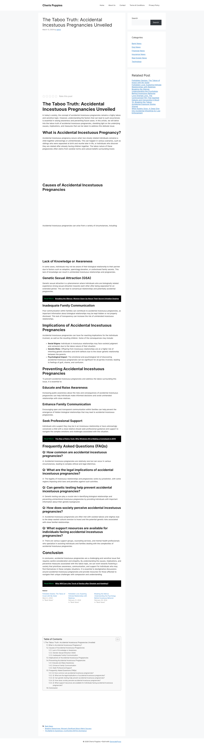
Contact (122, 5)
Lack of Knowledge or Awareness (64, 650)
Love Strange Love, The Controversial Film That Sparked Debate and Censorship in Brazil (145, 98)
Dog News (136, 47)
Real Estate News (139, 58)
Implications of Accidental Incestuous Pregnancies (68, 658)
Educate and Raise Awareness (63, 663)
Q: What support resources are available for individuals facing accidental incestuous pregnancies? (83, 684)
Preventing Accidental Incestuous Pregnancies (67, 660)
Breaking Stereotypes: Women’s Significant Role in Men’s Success (68, 728)
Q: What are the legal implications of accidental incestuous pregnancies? (79, 675)
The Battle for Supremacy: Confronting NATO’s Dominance (66, 731)
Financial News (138, 51)
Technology (137, 62)
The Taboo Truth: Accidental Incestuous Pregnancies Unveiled (70, 642)
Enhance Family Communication (64, 665)
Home (102, 5)
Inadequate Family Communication (65, 655)
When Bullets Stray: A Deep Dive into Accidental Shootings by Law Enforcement (146, 111)
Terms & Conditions (137, 5)
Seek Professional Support (62, 668)
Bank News (49, 726)
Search (135, 18)
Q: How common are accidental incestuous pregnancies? (73, 673)
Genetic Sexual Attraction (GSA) (64, 653)
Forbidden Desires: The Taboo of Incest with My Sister (146, 81)
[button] (116, 639)
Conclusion (53, 688)
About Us (111, 5)
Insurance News (138, 54)
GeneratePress (115, 742)
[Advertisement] (81, 49)
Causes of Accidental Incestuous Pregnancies (67, 648)
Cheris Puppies (52, 5)
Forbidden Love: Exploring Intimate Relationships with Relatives (77, 596)
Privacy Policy (154, 5)
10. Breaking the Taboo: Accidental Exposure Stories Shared (144, 104)
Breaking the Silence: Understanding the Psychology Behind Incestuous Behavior (105, 596)
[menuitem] (147, 81)
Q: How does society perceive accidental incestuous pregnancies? (77, 680)
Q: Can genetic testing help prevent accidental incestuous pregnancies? (79, 678)
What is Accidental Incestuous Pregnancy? (65, 645)
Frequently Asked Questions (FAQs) (62, 670)
